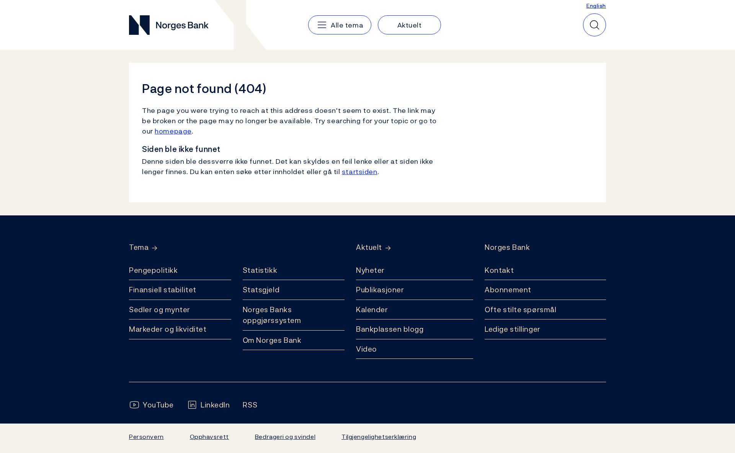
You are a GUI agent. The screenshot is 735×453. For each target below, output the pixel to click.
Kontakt (499, 270)
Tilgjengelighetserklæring (378, 436)
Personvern (146, 436)
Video (366, 349)
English (596, 6)
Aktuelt (369, 247)
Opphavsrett (209, 436)
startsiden (359, 171)
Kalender (372, 309)
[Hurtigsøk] (594, 24)
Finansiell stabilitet (162, 289)
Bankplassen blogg (390, 329)
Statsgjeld (261, 289)
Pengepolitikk (153, 270)
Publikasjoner (380, 289)
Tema (139, 247)
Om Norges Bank (272, 340)
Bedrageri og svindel (285, 436)
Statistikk (260, 270)
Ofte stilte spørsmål (520, 309)
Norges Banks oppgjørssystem (272, 315)
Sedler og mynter (159, 309)
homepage (173, 131)
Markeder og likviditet (167, 329)
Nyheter (370, 270)
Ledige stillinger (513, 329)
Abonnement (508, 289)
